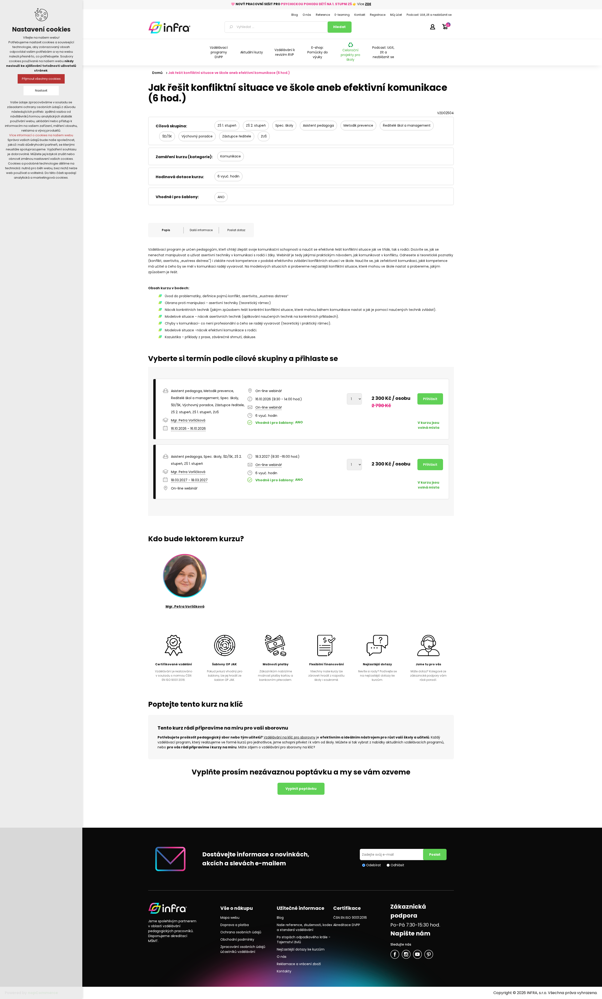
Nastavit (41, 90)
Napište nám (410, 933)
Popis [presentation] (166, 230)
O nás (281, 956)
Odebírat (373, 865)
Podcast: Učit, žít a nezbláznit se (383, 52)
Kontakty (284, 971)
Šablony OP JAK (224, 664)
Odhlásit (397, 865)
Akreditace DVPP (346, 925)
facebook (394, 954)
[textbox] (277, 27)
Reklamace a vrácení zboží (299, 964)
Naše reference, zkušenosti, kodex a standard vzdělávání (304, 927)
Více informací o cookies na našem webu (41, 135)
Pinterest (428, 954)
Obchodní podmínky (237, 939)
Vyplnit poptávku (301, 788)
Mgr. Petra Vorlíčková (188, 420)
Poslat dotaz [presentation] (236, 230)
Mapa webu (229, 917)
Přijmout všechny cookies (41, 78)
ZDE (368, 4)
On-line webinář (268, 407)
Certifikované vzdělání (173, 664)
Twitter (406, 954)
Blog (280, 917)
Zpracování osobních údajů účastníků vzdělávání (242, 949)
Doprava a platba (234, 925)
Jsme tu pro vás (428, 664)
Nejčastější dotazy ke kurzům (301, 949)
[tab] (165, 230)
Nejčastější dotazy (377, 664)
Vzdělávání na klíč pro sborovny (289, 737)
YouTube (417, 954)
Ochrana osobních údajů (240, 932)
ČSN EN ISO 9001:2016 (350, 917)
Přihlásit (432, 26)
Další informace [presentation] (201, 230)
